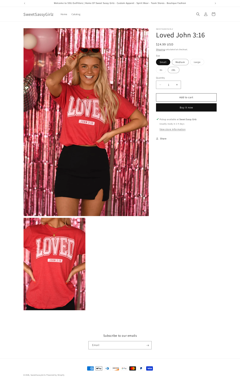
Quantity (160, 77)
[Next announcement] (215, 3)
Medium (180, 62)
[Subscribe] (147, 345)
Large (199, 62)
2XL (173, 70)
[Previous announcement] (24, 3)
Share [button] (163, 138)
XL (163, 70)
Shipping (160, 49)
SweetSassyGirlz (38, 375)
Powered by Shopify (55, 375)
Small (163, 62)
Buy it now (186, 107)
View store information (173, 129)
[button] (198, 14)
